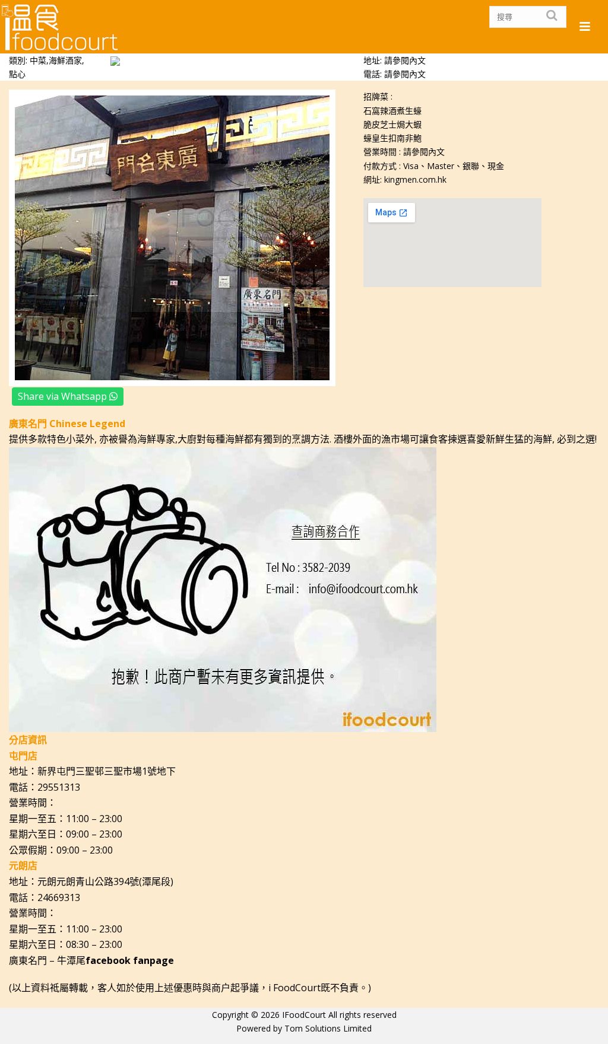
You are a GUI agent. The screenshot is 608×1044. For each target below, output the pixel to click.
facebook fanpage (130, 960)
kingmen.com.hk (415, 179)
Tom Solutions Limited (328, 1028)
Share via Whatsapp (63, 396)
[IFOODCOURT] (60, 26)
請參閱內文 (405, 73)
